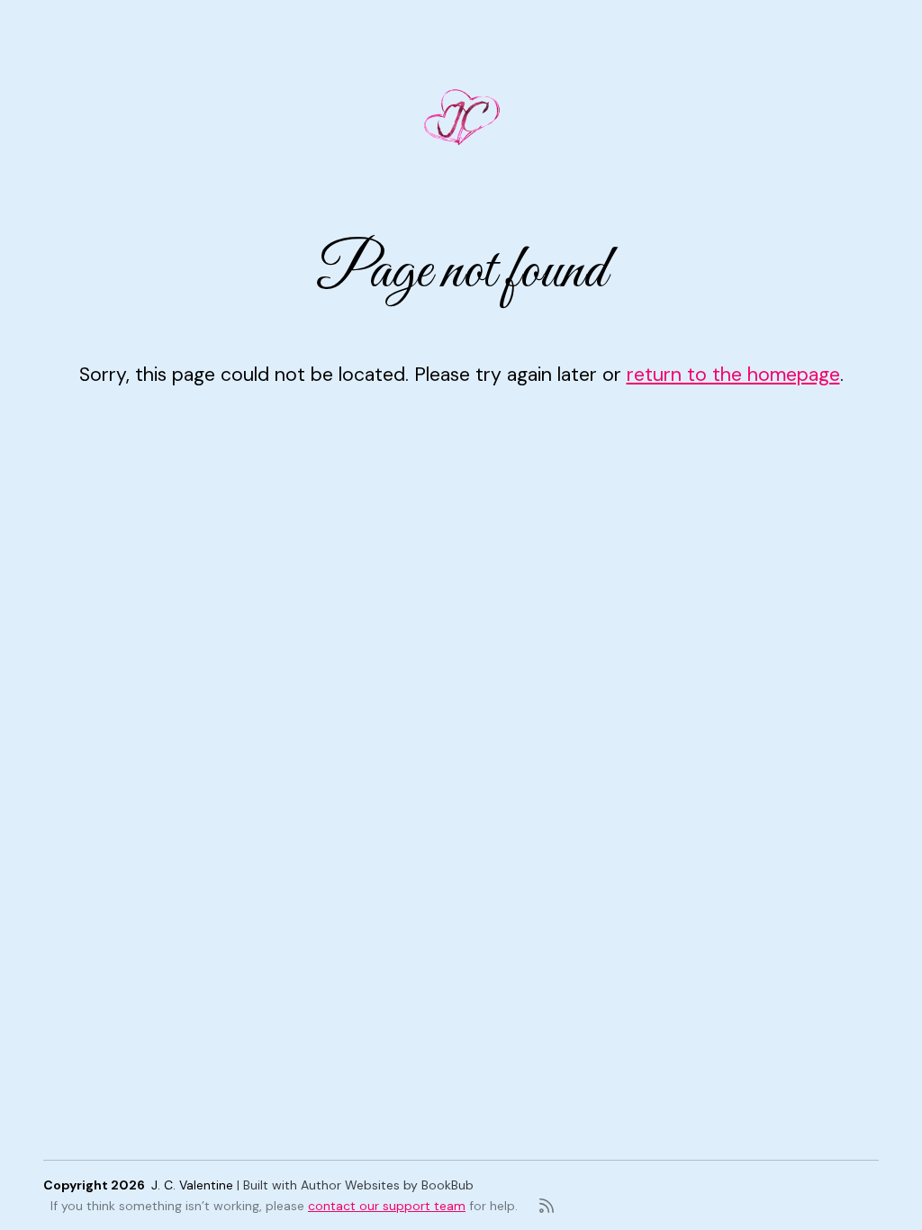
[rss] (546, 1206)
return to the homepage (733, 374)
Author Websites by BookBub (387, 1185)
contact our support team (387, 1206)
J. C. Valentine (192, 1185)
